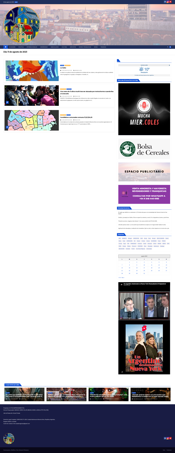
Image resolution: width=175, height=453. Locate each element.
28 (122, 273)
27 (166, 270)
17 (144, 267)
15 (129, 267)
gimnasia (150, 243)
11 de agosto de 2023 (66, 70)
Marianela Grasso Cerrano (111, 398)
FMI (128, 243)
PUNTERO (140, 246)
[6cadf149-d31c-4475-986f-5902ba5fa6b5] (144, 148)
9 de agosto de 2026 (138, 398)
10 (144, 265)
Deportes (73, 47)
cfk (134, 241)
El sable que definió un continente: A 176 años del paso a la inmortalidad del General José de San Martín (24, 396)
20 (166, 267)
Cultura (64, 47)
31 (144, 273)
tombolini (128, 248)
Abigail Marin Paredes (151, 398)
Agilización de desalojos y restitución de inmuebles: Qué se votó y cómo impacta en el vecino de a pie (143, 228)
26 (159, 270)
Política (21, 47)
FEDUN (163, 241)
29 (129, 273)
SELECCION (121, 248)
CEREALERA (129, 241)
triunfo (133, 248)
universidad (149, 248)
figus (124, 243)
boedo (167, 238)
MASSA (159, 243)
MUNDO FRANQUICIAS (85, 47)
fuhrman (140, 243)
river (145, 246)
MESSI (164, 243)
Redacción (77, 96)
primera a (134, 246)
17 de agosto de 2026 (12, 398)
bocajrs (153, 238)
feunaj (120, 243)
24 (144, 270)
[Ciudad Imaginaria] (144, 194)
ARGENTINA (136, 238)
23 (136, 270)
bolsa (120, 241)
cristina (143, 241)
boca (149, 238)
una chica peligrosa (140, 248)
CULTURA (62, 65)
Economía (12, 47)
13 (166, 265)
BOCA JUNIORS (160, 238)
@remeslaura (78, 70)
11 (151, 265)
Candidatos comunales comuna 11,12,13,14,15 (76, 117)
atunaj (145, 238)
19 (159, 267)
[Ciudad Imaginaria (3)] (144, 171)
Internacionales (32, 47)
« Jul (119, 277)
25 (151, 270)
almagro (130, 238)
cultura (148, 241)
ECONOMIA (153, 241)
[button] (167, 47)
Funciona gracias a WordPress (9, 450)
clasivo (138, 241)
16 (136, 267)
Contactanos (169, 450)
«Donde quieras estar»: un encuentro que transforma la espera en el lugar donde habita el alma (142, 224)
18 (151, 267)
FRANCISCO (133, 243)
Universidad (44, 47)
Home (164, 450)
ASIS (141, 238)
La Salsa (63, 68)
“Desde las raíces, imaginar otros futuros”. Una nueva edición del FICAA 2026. (137, 221)
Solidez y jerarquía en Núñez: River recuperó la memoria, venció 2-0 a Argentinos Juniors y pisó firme (143, 217)
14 (122, 267)
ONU (168, 243)
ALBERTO (124, 238)
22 (129, 270)
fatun (159, 241)
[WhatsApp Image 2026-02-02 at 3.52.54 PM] (144, 109)
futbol (144, 243)
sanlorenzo (156, 246)
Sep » (122, 277)
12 (159, 265)
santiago (162, 246)
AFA (120, 238)
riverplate (150, 246)
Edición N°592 (67, 65)
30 (136, 273)
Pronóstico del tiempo (144, 75)
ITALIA (154, 243)
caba (124, 241)
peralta (124, 246)
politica (128, 246)
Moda (96, 47)
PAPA (120, 246)
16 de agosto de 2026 (96, 398)
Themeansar (26, 450)
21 (122, 270)
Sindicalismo (55, 47)
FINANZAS (103, 47)
